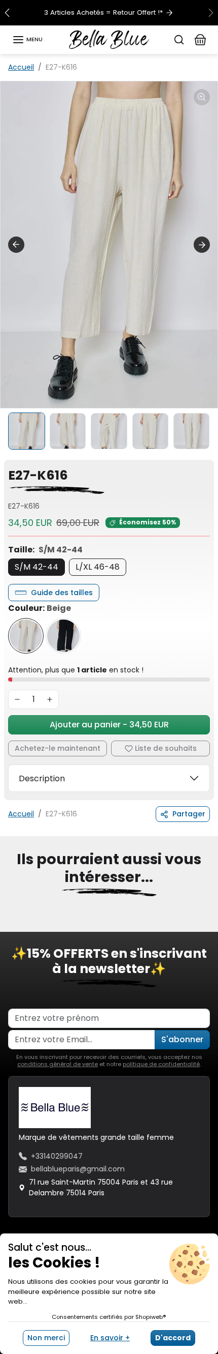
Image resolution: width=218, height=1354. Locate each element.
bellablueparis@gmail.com (78, 1169)
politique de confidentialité (161, 1064)
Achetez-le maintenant (57, 748)
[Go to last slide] (16, 245)
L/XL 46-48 (98, 567)
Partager (188, 814)
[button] (27, 40)
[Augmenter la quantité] (50, 699)
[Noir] (63, 636)
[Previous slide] (12, 925)
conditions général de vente (57, 1064)
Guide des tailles (62, 592)
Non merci (46, 1338)
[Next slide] (202, 245)
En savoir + (110, 1338)
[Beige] (26, 636)
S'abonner (182, 1039)
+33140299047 (57, 1156)
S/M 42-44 (36, 567)
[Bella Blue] (109, 39)
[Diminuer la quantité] (17, 699)
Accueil (21, 67)
